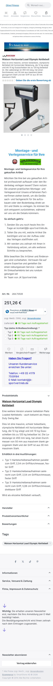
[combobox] (38, 5)
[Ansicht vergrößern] (26, 108)
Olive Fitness (12, 5)
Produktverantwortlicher (15, 516)
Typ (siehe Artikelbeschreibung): (21, 328)
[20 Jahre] (26, 46)
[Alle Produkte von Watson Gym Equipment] (9, 55)
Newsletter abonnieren (14, 654)
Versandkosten (34, 318)
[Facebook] (15, 562)
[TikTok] (30, 562)
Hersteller (7, 508)
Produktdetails (10, 395)
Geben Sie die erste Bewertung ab (33, 80)
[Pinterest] (37, 562)
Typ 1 (27, 332)
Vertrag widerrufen (26, 663)
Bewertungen (9, 524)
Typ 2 (27, 335)
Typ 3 (27, 338)
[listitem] (26, 108)
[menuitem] (27, 543)
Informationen (10, 572)
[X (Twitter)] (23, 562)
